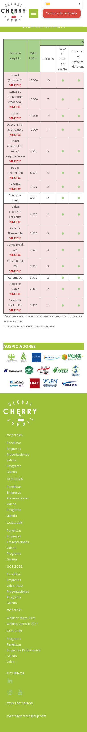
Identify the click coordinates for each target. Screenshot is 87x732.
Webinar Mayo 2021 (21, 618)
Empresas (14, 449)
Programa (14, 466)
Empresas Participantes (24, 650)
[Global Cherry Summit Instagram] (9, 693)
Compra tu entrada (61, 13)
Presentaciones (18, 454)
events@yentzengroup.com (26, 716)
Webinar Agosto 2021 (22, 624)
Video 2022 (15, 586)
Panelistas (14, 443)
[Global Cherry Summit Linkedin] (9, 681)
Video (11, 662)
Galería (12, 472)
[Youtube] (19, 693)
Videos (11, 460)
